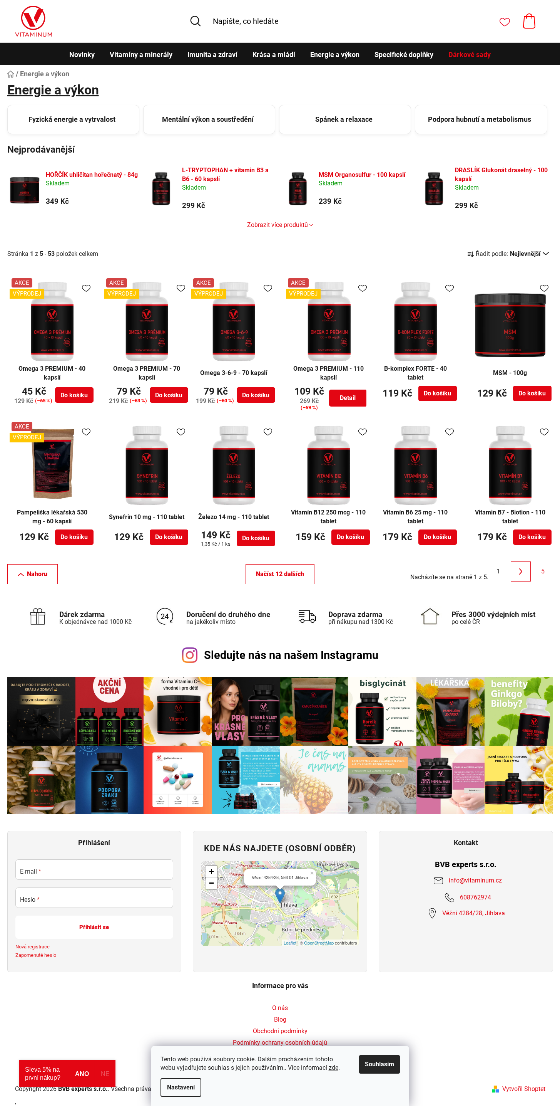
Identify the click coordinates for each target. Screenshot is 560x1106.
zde (333, 1067)
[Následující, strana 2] (521, 571)
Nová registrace (32, 947)
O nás (280, 1008)
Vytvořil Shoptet (523, 1089)
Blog (280, 1019)
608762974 (475, 897)
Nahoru (37, 574)
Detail (348, 398)
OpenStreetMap (319, 943)
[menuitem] (82, 55)
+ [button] (211, 871)
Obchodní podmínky (280, 1031)
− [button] (211, 883)
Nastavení (181, 1087)
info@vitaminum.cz (475, 880)
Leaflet (290, 943)
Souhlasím (379, 1064)
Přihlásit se (94, 927)
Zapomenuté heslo (35, 955)
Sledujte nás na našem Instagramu (291, 655)
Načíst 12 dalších (280, 574)
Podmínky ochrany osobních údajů (280, 1042)
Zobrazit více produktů (277, 225)
